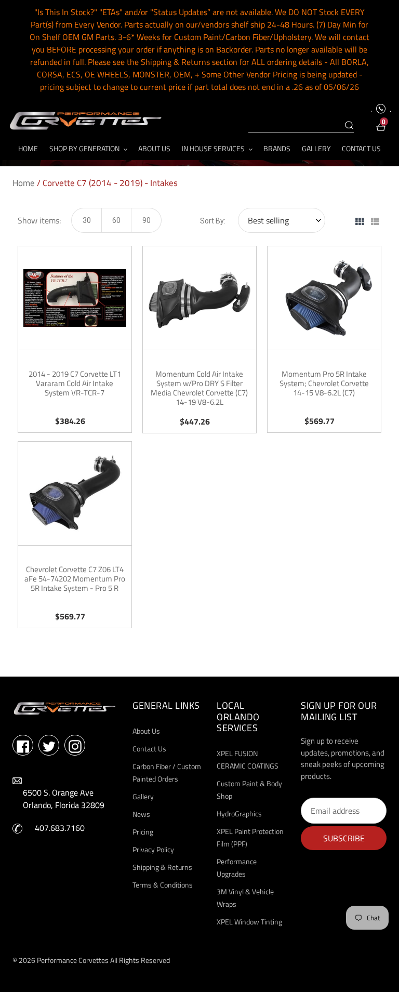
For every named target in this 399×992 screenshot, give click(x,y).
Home (23, 183)
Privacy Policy (153, 849)
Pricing (142, 831)
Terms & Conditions (162, 884)
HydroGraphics (239, 813)
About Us (146, 730)
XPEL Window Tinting (249, 921)
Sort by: (212, 221)
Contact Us (149, 748)
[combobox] (301, 125)
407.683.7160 (60, 828)
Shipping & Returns (162, 867)
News (141, 814)
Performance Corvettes (73, 960)
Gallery (143, 796)
